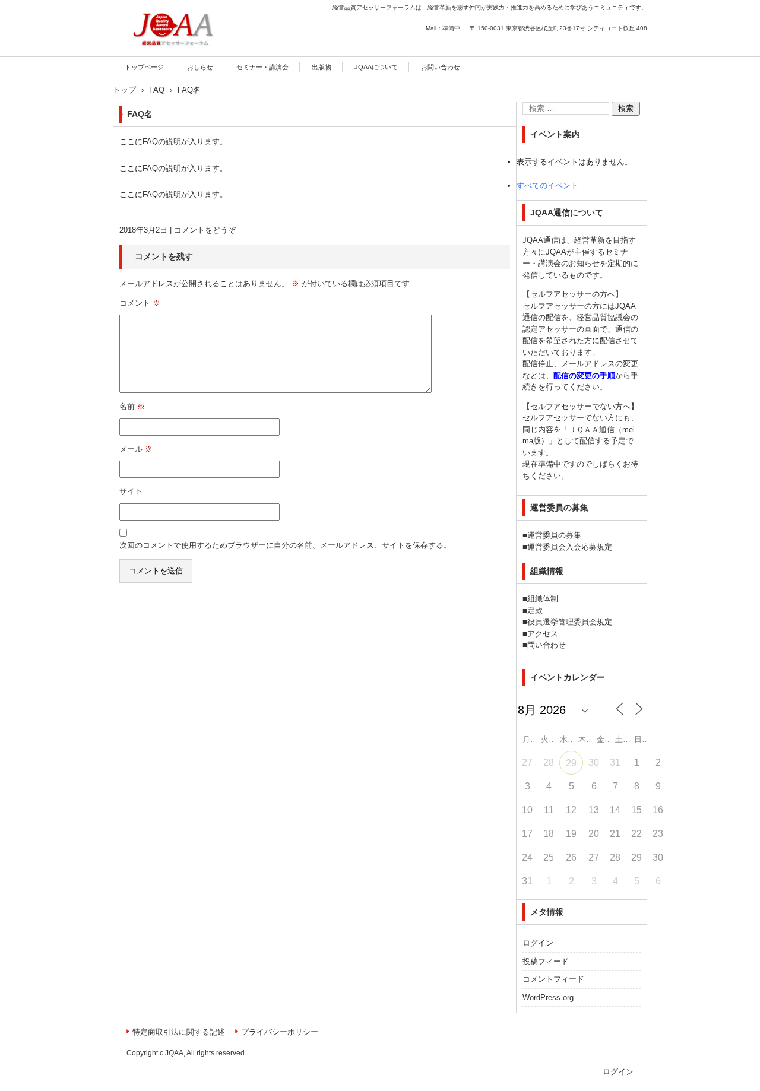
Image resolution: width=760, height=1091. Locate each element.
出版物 (321, 67)
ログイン (537, 942)
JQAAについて (376, 67)
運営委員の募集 (554, 535)
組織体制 (542, 598)
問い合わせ (546, 644)
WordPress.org (548, 997)
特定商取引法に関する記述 (178, 1031)
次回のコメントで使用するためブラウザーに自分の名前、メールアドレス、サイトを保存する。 (285, 545)
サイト (130, 491)
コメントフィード (553, 979)
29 (571, 763)
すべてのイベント (547, 185)
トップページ (144, 67)
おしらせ (200, 67)
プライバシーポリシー (279, 1031)
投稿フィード (545, 961)
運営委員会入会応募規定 (569, 547)
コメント (139, 303)
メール (136, 449)
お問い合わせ (440, 67)
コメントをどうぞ (205, 230)
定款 (535, 610)
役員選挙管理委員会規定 (569, 621)
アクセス (542, 633)
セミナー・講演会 (262, 67)
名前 (132, 406)
